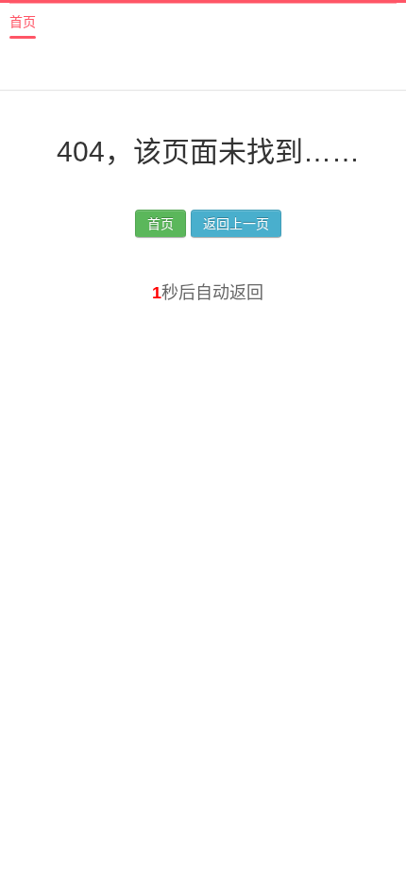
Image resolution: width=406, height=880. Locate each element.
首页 (22, 21)
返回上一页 (236, 223)
